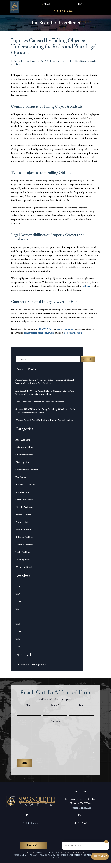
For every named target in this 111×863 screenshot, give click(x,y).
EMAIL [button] (47, 4)
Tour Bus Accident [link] (24, 544)
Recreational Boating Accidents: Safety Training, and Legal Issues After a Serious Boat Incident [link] (44, 381)
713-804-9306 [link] (64, 11)
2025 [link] (17, 594)
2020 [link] (18, 631)
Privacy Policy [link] (47, 855)
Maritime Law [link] (22, 492)
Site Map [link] (32, 855)
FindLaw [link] (55, 857)
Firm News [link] (80, 61)
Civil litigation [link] (22, 462)
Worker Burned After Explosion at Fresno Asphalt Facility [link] (44, 420)
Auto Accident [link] (22, 439)
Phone (81, 705)
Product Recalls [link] (23, 529)
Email (55, 705)
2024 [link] (18, 601)
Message (55, 721)
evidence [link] (86, 286)
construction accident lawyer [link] (39, 332)
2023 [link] (17, 609)
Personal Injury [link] (23, 514)
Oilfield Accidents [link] (24, 507)
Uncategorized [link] (22, 559)
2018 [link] (17, 646)
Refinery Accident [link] (24, 537)
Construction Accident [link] (62, 61)
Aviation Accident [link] (24, 447)
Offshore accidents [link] (24, 499)
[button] (79, 3)
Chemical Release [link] (24, 454)
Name (29, 705)
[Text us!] (100, 857)
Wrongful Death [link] (23, 567)
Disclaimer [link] (20, 855)
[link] (14, 7)
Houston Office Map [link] (80, 807)
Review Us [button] (33, 845)
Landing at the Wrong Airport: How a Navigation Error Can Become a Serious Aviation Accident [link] (44, 392)
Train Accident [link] (22, 552)
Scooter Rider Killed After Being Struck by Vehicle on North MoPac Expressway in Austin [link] (45, 411)
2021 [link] (17, 624)
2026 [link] (18, 586)
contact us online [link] (66, 328)
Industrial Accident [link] (25, 484)
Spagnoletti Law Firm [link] (24, 61)
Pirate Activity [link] (22, 522)
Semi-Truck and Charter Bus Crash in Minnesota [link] (39, 401)
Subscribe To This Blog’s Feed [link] (30, 664)
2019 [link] (17, 638)
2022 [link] (17, 616)
